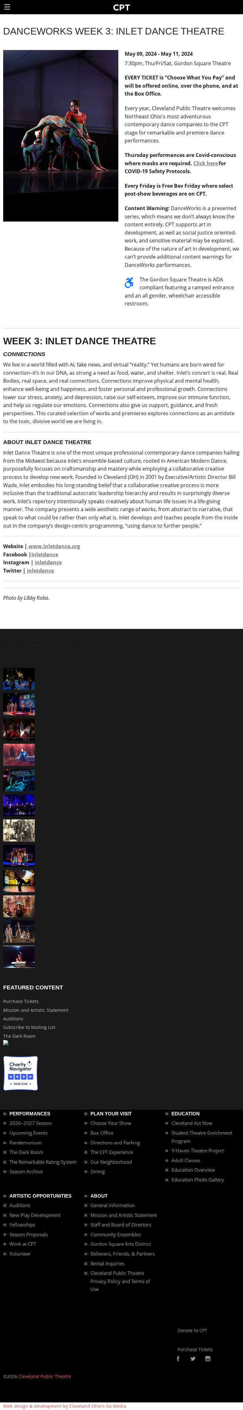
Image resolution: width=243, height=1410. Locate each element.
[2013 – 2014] (19, 729)
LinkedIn (227, 1359)
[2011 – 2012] (19, 805)
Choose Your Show (110, 1123)
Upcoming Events (28, 1133)
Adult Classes (185, 1160)
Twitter (193, 1359)
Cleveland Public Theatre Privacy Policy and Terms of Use (120, 1281)
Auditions (13, 1019)
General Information (112, 1205)
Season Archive (26, 1171)
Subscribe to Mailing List (29, 1027)
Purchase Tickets (21, 1001)
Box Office (101, 1133)
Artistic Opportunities (40, 1196)
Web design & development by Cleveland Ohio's (64, 1406)
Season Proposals (28, 1234)
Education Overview (193, 1170)
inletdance (48, 562)
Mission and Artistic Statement (35, 1010)
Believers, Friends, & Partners (122, 1253)
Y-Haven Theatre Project (197, 1150)
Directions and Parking (115, 1142)
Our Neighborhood (111, 1162)
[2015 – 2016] (19, 855)
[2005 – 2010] (19, 678)
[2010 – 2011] (19, 881)
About (99, 1196)
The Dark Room (19, 1036)
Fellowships (22, 1224)
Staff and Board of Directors (120, 1224)
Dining (97, 1171)
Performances (29, 1113)
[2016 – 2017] (19, 931)
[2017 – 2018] (19, 704)
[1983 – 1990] (19, 830)
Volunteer (20, 1253)
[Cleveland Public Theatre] (121, 7)
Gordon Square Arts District (120, 1244)
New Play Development (34, 1215)
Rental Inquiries (107, 1263)
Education (185, 1113)
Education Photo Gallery (197, 1179)
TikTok (218, 1359)
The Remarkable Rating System (43, 1162)
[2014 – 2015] (19, 906)
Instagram (208, 1359)
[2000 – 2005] (19, 956)
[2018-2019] (19, 779)
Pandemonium (25, 1142)
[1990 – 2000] (19, 754)
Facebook (178, 1359)
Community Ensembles (115, 1234)
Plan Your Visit (111, 1113)
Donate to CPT (192, 1330)
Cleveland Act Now (191, 1123)
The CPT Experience (111, 1152)
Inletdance (44, 554)
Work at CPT (22, 1244)
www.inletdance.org (53, 546)
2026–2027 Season (30, 1123)
